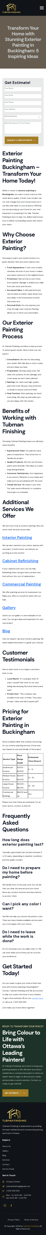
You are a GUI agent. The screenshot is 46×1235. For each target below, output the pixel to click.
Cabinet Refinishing (20, 560)
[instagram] (4, 1205)
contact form (37, 998)
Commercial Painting (21, 584)
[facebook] (11, 1205)
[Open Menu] (42, 8)
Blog (6, 631)
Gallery (9, 607)
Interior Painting (17, 537)
